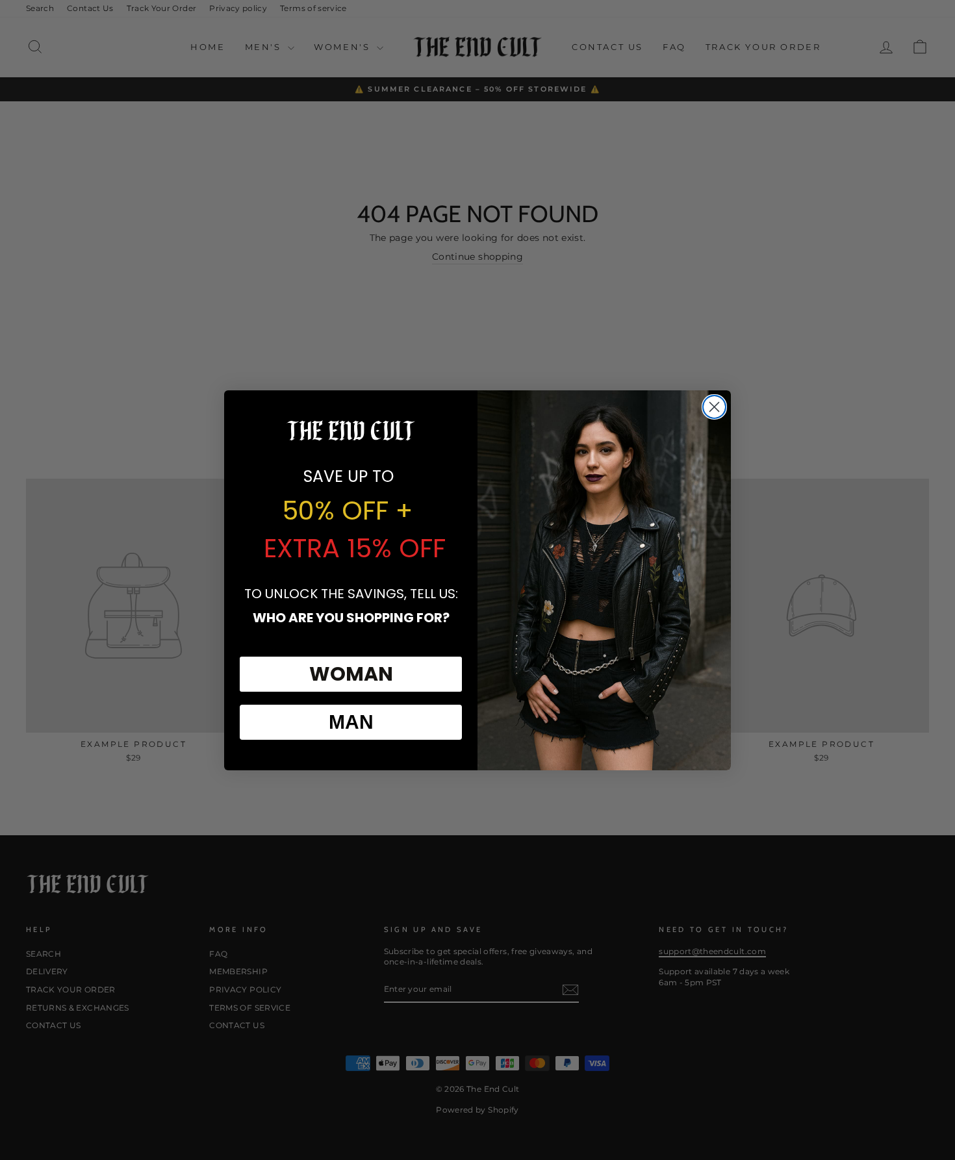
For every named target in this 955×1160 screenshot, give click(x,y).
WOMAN (351, 674)
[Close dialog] (714, 407)
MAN (351, 722)
